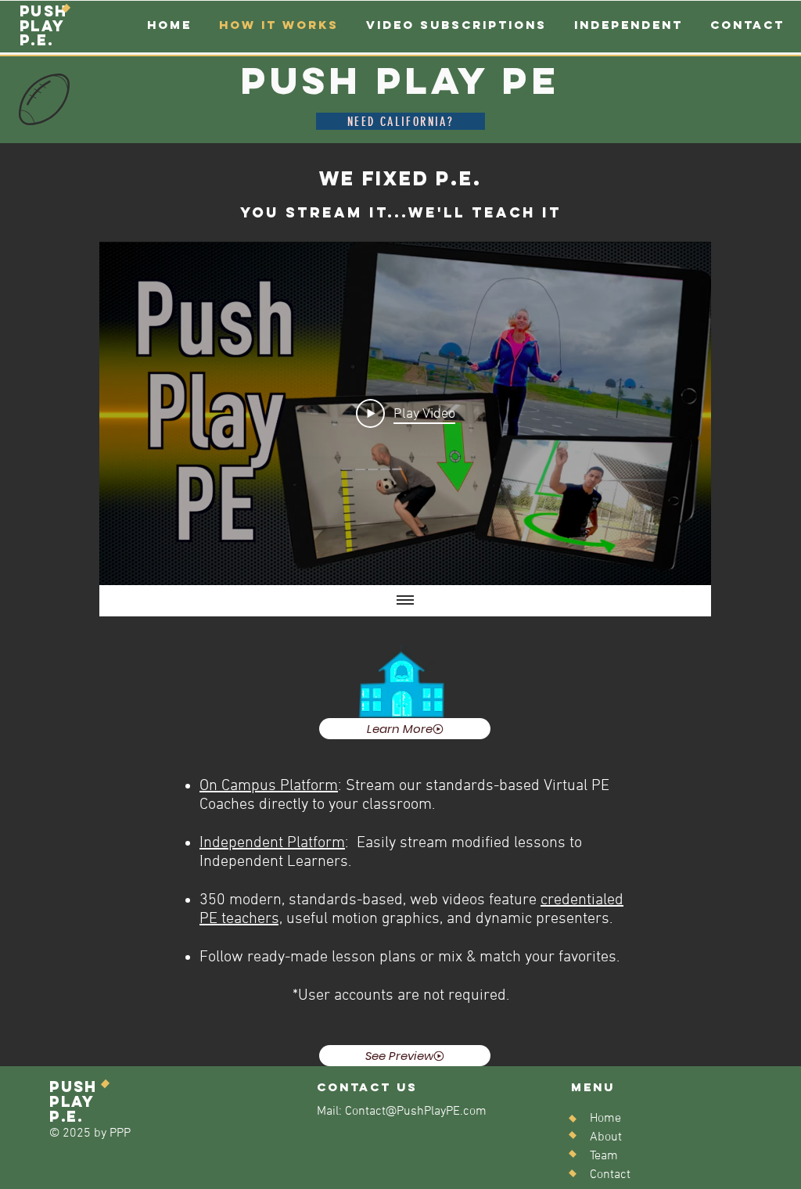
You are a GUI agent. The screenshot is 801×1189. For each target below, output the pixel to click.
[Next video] (679, 413)
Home (605, 1118)
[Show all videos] (405, 600)
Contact (610, 1175)
